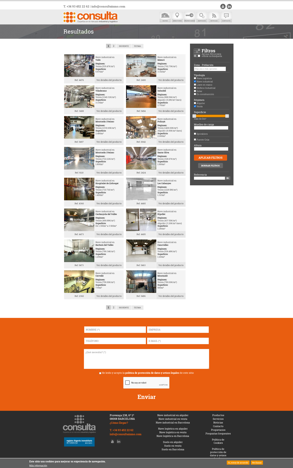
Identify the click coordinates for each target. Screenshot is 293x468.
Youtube (223, 6)
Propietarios (189, 17)
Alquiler (201, 103)
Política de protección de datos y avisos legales (218, 453)
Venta (200, 106)
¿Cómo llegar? (119, 423)
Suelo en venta (172, 445)
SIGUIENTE (124, 46)
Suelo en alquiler (173, 442)
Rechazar (257, 462)
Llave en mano (204, 84)
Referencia (200, 174)
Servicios (202, 17)
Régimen (199, 100)
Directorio (177, 17)
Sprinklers (202, 133)
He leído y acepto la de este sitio (148, 372)
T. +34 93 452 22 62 (76, 6)
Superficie (200, 112)
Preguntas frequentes (218, 433)
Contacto (226, 17)
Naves (165, 17)
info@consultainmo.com (108, 6)
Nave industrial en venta (173, 419)
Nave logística (204, 78)
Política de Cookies (218, 441)
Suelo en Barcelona (173, 449)
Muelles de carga (204, 124)
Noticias (214, 17)
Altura (197, 145)
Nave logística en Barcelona (173, 436)
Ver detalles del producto (109, 80)
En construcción (205, 94)
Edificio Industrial (206, 87)
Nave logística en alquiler (173, 428)
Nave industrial (205, 81)
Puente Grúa (203, 139)
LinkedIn (229, 6)
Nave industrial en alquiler (172, 415)
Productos (218, 415)
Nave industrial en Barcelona (173, 422)
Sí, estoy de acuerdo (238, 462)
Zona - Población (203, 65)
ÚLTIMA (137, 46)
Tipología (199, 75)
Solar (199, 91)
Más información (38, 465)
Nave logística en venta (172, 432)
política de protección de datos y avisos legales (152, 372)
